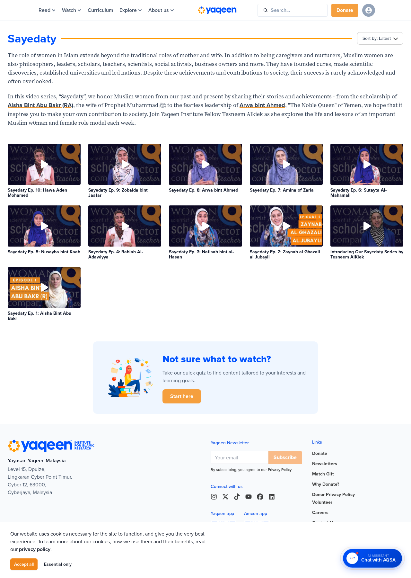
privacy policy (34, 549)
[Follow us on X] (225, 496)
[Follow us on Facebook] (260, 496)
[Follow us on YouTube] (248, 496)
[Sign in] (368, 10)
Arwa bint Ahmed (262, 105)
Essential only (58, 564)
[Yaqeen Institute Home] (217, 10)
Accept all (24, 564)
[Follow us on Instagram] (214, 496)
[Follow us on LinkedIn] (271, 496)
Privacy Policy (280, 469)
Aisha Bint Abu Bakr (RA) (40, 105)
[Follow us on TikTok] (237, 496)
